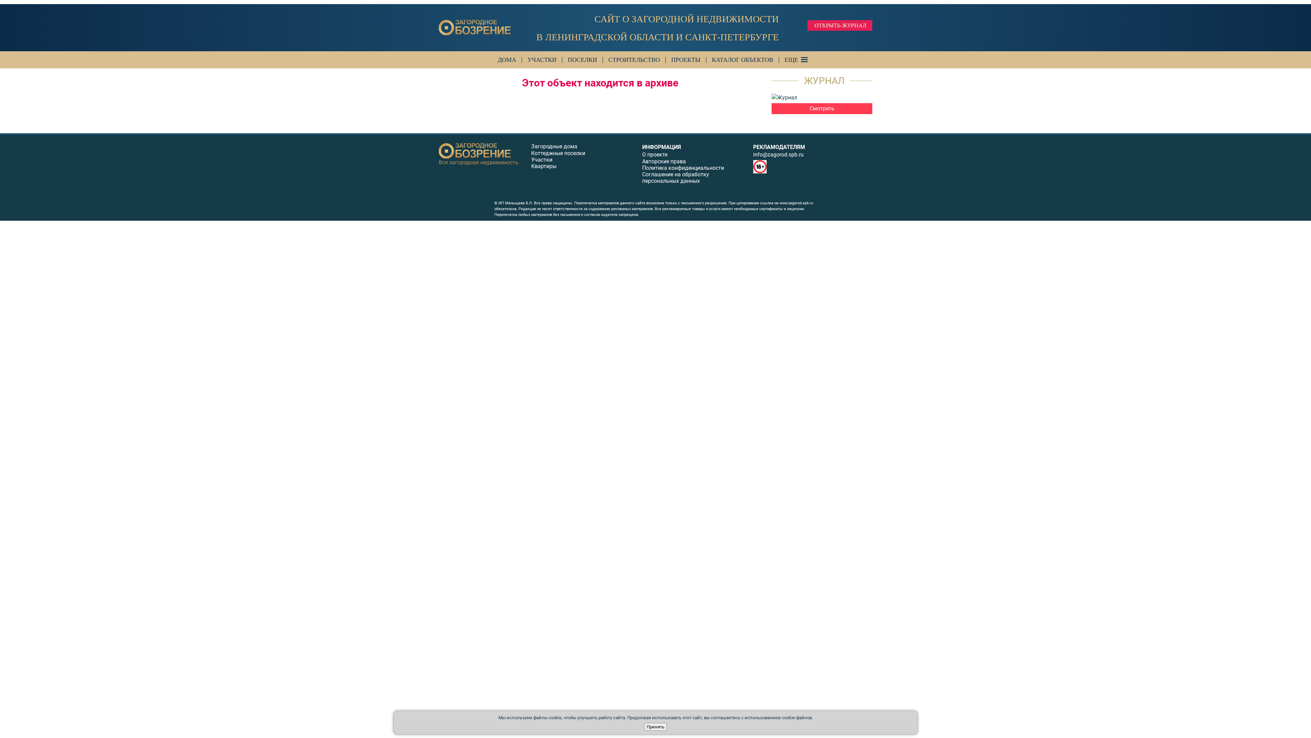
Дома (507, 60)
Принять (655, 726)
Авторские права (664, 161)
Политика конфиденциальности (683, 168)
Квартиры (543, 166)
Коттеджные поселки (558, 153)
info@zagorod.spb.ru (778, 154)
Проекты (686, 60)
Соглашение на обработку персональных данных (675, 177)
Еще (791, 60)
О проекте (654, 154)
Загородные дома (554, 146)
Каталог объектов (742, 60)
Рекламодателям (779, 147)
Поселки (582, 60)
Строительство (634, 60)
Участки (541, 60)
